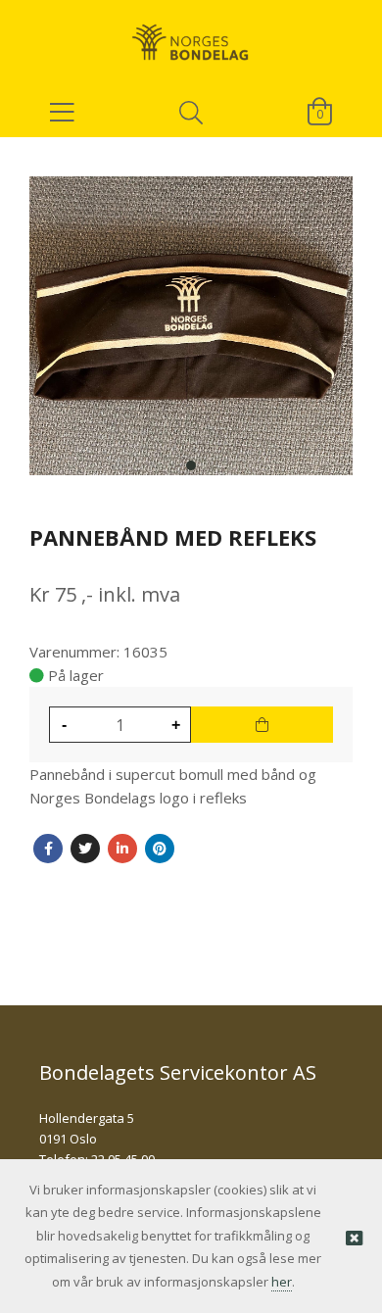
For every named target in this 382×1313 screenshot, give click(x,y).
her (281, 1281)
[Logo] (191, 34)
